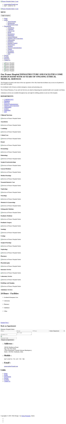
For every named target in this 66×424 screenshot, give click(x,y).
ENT (9, 54)
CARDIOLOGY (8, 99)
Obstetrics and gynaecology (11, 105)
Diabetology (11, 35)
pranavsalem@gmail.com (11, 4)
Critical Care (11, 31)
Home (5, 18)
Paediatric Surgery (13, 43)
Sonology (10, 46)
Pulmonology (11, 44)
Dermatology (11, 34)
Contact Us (7, 60)
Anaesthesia (11, 27)
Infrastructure (11, 23)
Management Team (13, 24)
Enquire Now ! (5, 322)
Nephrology (11, 52)
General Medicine (12, 37)
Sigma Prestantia (25, 416)
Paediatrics (10, 41)
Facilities (6, 57)
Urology (10, 49)
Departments (7, 26)
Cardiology (11, 29)
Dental (9, 32)
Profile (6, 375)
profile (6, 20)
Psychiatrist (11, 51)
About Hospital (12, 21)
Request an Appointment (7, 340)
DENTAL (7, 102)
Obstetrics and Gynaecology (15, 38)
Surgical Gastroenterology (15, 47)
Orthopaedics (11, 40)
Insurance (6, 58)
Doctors (6, 55)
